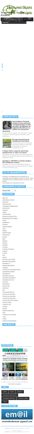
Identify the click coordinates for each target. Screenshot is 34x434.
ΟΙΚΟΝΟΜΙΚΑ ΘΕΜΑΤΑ (8, 271)
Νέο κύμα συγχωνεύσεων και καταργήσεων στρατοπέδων (20, 140)
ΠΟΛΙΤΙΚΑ (5, 282)
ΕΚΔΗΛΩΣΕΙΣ (6, 235)
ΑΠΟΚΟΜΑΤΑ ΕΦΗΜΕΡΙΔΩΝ (10, 206)
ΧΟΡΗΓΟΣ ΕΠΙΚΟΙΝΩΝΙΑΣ (9, 321)
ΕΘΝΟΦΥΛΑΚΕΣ (6, 233)
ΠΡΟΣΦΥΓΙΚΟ (6, 286)
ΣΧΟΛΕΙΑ (4, 306)
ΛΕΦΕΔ (4, 257)
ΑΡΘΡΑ (4, 212)
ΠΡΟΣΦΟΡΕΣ (6, 284)
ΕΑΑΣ (3, 228)
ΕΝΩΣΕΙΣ (4, 241)
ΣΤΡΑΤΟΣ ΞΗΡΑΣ (7, 302)
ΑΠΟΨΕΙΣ (5, 210)
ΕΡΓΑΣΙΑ (4, 243)
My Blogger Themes (24, 431)
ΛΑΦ (3, 255)
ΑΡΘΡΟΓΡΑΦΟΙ (6, 214)
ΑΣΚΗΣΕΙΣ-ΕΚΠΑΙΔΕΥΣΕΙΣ (9, 216)
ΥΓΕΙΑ (4, 317)
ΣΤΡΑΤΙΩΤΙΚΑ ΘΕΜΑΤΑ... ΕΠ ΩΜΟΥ (21, 428)
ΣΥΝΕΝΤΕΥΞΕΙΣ (6, 304)
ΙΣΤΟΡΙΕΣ (5, 247)
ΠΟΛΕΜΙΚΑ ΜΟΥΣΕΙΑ (8, 276)
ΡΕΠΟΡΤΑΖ (5, 288)
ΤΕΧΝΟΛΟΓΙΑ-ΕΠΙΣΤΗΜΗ (9, 314)
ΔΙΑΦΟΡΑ (5, 224)
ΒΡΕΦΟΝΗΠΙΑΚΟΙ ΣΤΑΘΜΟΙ (10, 218)
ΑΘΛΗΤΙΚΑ (5, 202)
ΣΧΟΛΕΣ (4, 308)
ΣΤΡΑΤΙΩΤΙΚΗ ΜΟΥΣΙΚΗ (8, 298)
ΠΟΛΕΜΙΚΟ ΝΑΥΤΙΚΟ (8, 280)
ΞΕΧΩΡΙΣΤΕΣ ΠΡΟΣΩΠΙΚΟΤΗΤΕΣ (11, 269)
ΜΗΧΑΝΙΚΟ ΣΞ (6, 263)
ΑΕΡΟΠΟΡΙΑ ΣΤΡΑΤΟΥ (8, 200)
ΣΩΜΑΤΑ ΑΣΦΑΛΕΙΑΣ (8, 310)
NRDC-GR (5, 198)
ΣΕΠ (3, 290)
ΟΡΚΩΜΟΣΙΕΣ (6, 273)
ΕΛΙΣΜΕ (4, 237)
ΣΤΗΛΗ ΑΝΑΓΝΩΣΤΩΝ (8, 292)
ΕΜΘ (3, 239)
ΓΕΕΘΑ (4, 220)
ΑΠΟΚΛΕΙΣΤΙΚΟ (6, 204)
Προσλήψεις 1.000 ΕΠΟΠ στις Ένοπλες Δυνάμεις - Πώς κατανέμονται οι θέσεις (17, 161)
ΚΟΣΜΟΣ (4, 251)
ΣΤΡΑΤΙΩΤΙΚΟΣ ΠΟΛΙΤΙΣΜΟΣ (10, 300)
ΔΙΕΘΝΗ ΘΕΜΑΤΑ (7, 226)
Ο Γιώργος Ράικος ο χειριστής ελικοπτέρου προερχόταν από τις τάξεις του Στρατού (15, 151)
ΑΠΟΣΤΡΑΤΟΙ (6, 208)
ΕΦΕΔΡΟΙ (5, 245)
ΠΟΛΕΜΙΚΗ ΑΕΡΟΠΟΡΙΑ (9, 278)
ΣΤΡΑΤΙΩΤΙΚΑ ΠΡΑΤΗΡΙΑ (9, 296)
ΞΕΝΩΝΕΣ (5, 267)
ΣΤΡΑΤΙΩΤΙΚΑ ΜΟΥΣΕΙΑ (8, 294)
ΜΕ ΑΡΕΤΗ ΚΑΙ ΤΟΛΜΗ (8, 259)
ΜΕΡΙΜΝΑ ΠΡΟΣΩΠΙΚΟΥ (9, 261)
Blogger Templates (17, 430)
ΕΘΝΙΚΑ (4, 230)
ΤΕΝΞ (3, 312)
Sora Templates (14, 431)
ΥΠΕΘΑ (4, 319)
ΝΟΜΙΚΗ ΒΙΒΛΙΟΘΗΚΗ (8, 265)
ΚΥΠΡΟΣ (4, 253)
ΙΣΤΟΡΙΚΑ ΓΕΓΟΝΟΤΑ (8, 249)
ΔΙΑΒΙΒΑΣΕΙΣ (6, 222)
